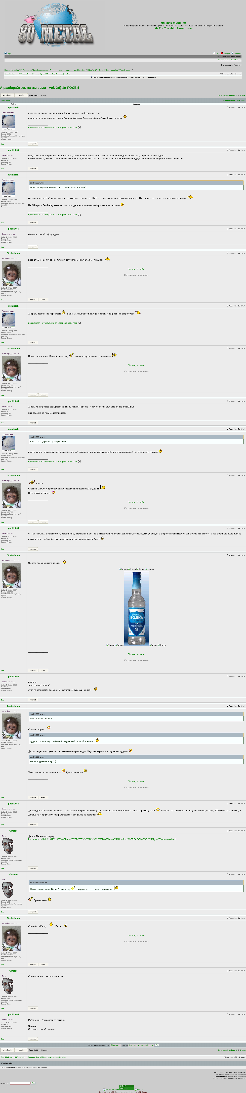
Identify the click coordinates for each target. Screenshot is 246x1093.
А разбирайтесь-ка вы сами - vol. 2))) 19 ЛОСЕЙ (39, 87)
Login (9, 54)
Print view (6, 100)
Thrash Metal (124, 70)
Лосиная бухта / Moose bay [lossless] (48, 74)
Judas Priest (104, 70)
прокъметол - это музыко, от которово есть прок (52, 127)
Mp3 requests (26, 70)
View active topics (11, 70)
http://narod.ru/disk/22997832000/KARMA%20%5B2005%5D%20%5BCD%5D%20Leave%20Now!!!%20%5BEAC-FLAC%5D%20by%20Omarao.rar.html (102, 839)
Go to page (222, 95)
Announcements (56, 70)
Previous (231, 95)
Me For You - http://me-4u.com (173, 28)
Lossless (68, 70)
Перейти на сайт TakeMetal (224, 60)
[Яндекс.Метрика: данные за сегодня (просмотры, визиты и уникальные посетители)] (111, 1089)
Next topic (241, 100)
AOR (95, 70)
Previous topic (229, 100)
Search (226, 54)
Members (237, 54)
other (68, 74)
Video (89, 70)
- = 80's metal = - (23, 74)
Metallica (114, 70)
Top (2, 144)
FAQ (217, 54)
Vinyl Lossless (80, 70)
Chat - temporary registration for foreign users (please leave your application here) (124, 77)
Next (243, 95)
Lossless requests (40, 70)
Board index (10, 74)
